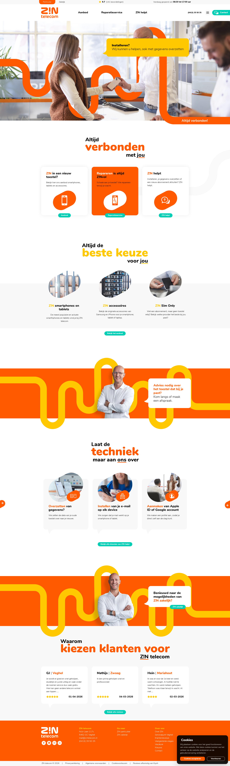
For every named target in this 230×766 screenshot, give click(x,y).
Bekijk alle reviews (115, 712)
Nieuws (158, 748)
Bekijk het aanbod (115, 333)
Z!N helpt (141, 12)
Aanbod (83, 12)
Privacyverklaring (72, 763)
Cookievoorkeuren (119, 763)
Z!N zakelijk (178, 607)
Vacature (159, 744)
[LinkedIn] (49, 743)
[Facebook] (43, 743)
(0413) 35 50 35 (194, 13)
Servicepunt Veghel (164, 735)
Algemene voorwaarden (95, 763)
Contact (158, 751)
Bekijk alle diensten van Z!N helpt (115, 544)
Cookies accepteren (192, 759)
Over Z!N (159, 732)
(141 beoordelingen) (112, 2)
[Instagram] (54, 743)
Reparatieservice (111, 12)
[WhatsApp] (59, 743)
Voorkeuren (216, 759)
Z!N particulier (123, 732)
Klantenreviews (162, 738)
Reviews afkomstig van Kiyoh (145, 763)
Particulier (47, 2)
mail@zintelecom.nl (88, 738)
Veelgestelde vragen (164, 741)
